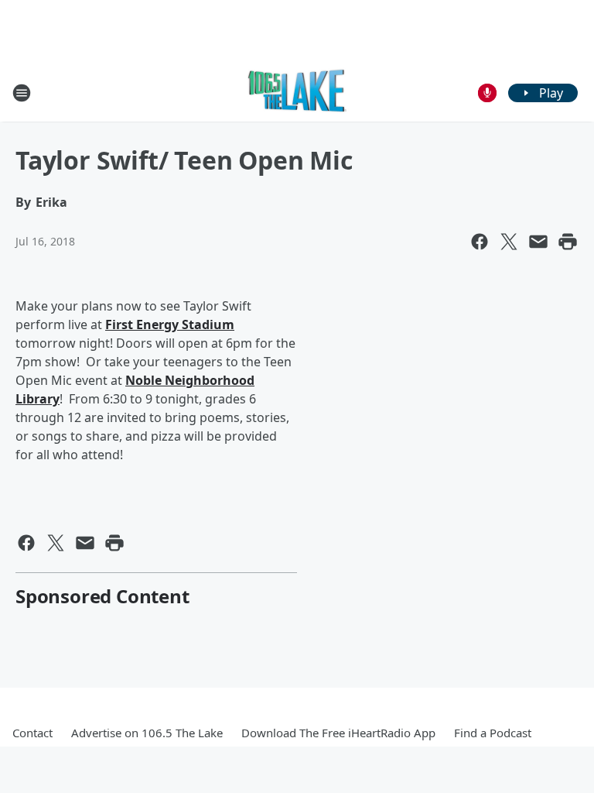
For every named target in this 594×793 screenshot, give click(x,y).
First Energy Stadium (169, 324)
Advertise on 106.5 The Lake (147, 732)
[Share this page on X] (509, 241)
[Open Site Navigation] (21, 93)
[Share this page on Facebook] (479, 241)
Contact (32, 732)
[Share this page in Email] (538, 241)
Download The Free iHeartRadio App (338, 732)
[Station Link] (297, 92)
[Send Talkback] (487, 93)
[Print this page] (568, 241)
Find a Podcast (492, 732)
